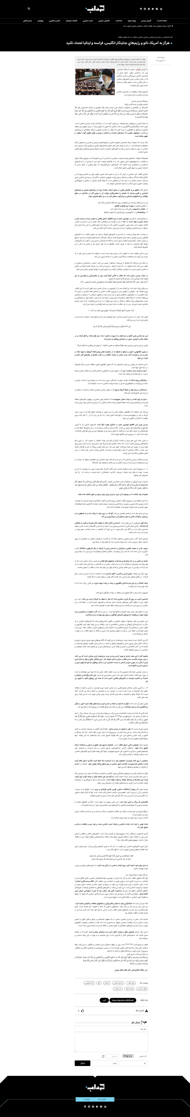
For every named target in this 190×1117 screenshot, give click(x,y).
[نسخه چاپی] (152, 66)
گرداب (138, 69)
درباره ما (87, 1099)
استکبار (107, 983)
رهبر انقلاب (130, 983)
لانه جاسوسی (89, 983)
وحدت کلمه (129, 989)
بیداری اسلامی (118, 983)
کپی (104, 1000)
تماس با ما (102, 1099)
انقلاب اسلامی (142, 989)
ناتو (99, 983)
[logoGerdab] (95, 1087)
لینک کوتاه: (144, 1000)
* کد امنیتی (143, 1056)
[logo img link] (95, 9)
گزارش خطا (140, 1010)
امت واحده (117, 989)
